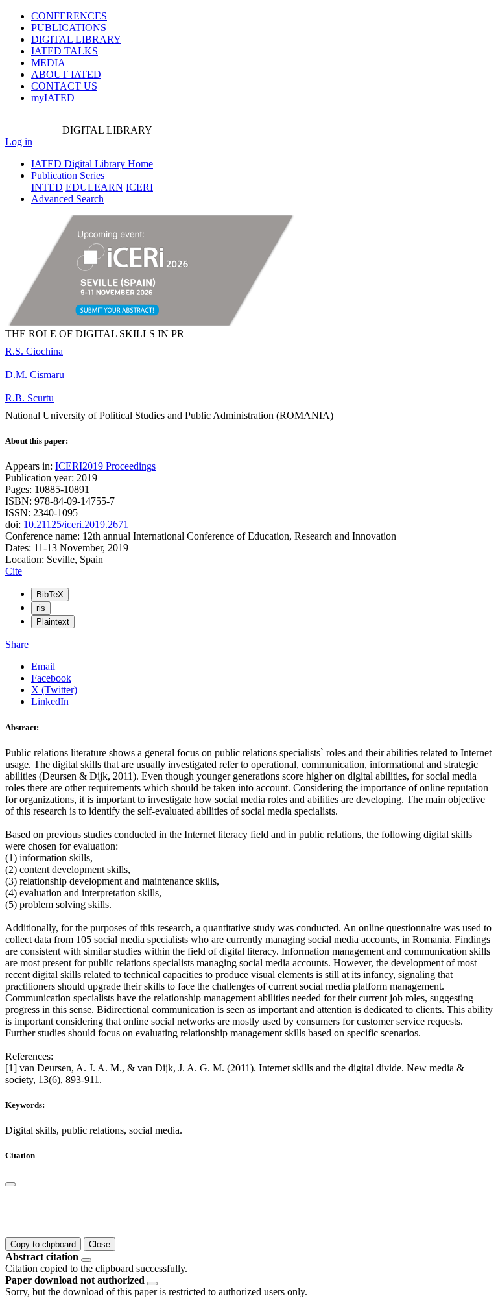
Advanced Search (67, 198)
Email (43, 666)
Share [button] (17, 644)
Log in (18, 141)
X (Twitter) (54, 689)
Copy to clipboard (43, 1244)
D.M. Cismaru (34, 374)
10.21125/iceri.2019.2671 (75, 524)
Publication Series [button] (67, 175)
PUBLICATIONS (68, 27)
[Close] (10, 1184)
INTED (47, 187)
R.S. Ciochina (34, 351)
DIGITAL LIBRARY (76, 39)
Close (99, 1244)
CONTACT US (64, 85)
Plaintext (52, 622)
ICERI (139, 187)
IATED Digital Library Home (92, 163)
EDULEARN (94, 187)
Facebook (51, 678)
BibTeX (50, 594)
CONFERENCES (69, 15)
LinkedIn (50, 701)
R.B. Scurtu (29, 397)
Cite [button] (13, 571)
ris (40, 608)
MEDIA (48, 62)
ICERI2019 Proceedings (105, 466)
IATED (64, 50)
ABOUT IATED (66, 74)
